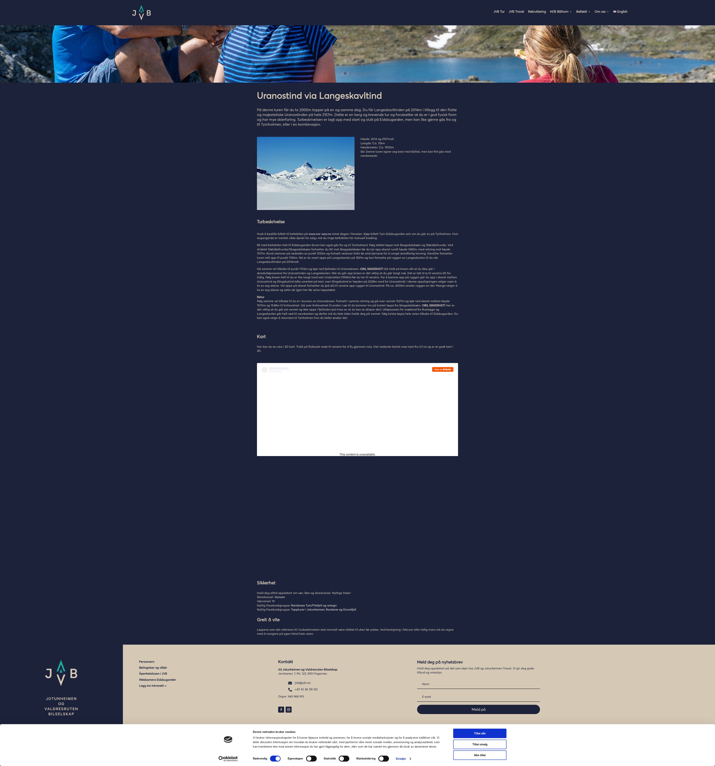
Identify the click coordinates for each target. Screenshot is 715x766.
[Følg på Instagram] (289, 710)
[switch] (311, 759)
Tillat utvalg (479, 744)
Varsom (279, 597)
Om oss (600, 11)
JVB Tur (499, 11)
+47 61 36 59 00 (306, 689)
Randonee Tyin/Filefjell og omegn (314, 605)
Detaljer (401, 758)
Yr (273, 601)
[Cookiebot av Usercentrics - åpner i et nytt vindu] (228, 759)
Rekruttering (537, 11)
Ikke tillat (480, 755)
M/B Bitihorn (559, 11)
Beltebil (581, 11)
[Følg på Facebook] (281, 710)
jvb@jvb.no (303, 683)
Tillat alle (480, 733)
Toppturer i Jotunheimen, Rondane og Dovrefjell (323, 609)
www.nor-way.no (320, 234)
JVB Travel (516, 11)
